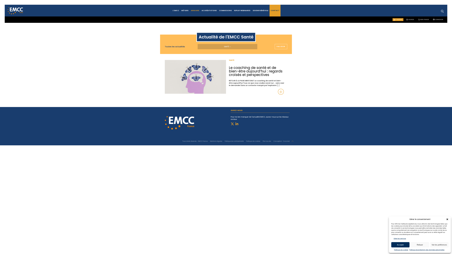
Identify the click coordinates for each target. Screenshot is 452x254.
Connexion (439, 19)
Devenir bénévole (260, 10)
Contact (275, 10)
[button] (447, 219)
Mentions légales (216, 141)
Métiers (185, 10)
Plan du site (267, 141)
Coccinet (286, 141)
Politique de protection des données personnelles (426, 250)
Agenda (411, 19)
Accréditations (209, 10)
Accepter (400, 245)
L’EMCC (176, 10)
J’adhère (398, 19)
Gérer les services (400, 239)
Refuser (420, 245)
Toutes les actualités (175, 46)
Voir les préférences (439, 245)
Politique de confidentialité (234, 141)
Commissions (225, 10)
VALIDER (281, 47)
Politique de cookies (401, 250)
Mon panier (424, 19)
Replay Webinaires (242, 10)
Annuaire (195, 10)
